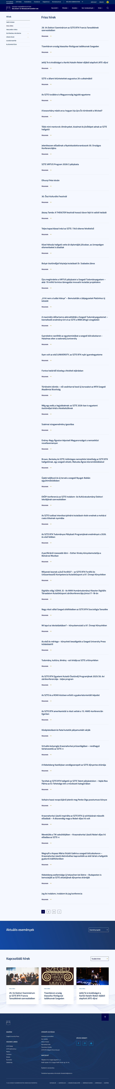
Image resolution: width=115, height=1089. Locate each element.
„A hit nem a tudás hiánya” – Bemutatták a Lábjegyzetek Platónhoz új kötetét (73, 299)
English (101, 2)
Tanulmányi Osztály (46, 1047)
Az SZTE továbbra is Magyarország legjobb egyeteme (66, 94)
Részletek (45, 36)
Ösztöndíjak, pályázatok (13, 33)
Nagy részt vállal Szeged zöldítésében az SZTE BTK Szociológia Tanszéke (75, 609)
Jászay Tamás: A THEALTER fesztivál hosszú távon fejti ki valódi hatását (74, 212)
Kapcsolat (93, 2)
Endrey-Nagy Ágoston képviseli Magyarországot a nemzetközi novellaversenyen (70, 441)
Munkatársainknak (56, 2)
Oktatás (64, 8)
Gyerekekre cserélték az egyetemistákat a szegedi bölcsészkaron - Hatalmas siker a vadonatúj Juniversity (72, 337)
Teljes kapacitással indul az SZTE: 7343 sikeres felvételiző (68, 228)
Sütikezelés (53, 1083)
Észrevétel (9, 1060)
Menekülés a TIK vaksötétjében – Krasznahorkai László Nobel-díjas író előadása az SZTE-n (74, 836)
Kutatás (74, 8)
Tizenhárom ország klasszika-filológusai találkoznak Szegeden (70, 46)
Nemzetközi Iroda (45, 1044)
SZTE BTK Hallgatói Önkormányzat (50, 1050)
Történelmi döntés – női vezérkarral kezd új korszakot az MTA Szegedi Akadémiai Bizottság (74, 388)
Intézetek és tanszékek (47, 1036)
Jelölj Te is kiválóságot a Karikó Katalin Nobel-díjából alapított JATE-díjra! (75, 62)
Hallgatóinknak (46, 2)
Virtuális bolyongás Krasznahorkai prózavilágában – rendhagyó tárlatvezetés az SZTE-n (71, 747)
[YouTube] (91, 1043)
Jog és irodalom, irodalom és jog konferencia (62, 893)
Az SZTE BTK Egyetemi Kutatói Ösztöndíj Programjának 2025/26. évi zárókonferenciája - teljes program (73, 677)
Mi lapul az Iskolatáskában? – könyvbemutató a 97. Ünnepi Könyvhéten (74, 625)
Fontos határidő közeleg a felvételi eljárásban (62, 370)
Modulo (8, 1057)
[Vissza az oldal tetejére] (105, 1017)
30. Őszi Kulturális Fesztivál (54, 196)
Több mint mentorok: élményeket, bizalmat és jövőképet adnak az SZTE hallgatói (74, 128)
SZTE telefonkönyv (11, 1049)
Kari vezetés (44, 1039)
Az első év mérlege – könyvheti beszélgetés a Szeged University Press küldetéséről (74, 643)
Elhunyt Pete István (50, 180)
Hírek (99, 8)
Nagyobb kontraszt (108, 2)
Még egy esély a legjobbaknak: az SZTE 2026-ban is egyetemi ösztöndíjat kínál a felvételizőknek (70, 407)
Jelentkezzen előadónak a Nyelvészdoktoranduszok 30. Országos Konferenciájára (71, 147)
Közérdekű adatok (88, 1083)
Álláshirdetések (11, 44)
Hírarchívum (10, 37)
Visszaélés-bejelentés (74, 1083)
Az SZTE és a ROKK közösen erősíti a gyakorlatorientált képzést (71, 695)
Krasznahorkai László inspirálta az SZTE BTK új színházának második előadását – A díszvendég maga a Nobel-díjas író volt (73, 817)
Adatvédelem (62, 1083)
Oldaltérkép (9, 1062)
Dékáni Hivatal (45, 1042)
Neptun (8, 1051)
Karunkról (54, 8)
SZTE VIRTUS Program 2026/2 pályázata (60, 164)
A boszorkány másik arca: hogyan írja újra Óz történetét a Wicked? (72, 110)
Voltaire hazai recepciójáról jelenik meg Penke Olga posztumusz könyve (74, 799)
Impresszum (98, 1083)
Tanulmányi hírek (11, 29)
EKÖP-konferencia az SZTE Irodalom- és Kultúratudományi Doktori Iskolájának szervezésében (72, 498)
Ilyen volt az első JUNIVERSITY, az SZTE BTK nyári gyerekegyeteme (72, 354)
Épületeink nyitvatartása (47, 1068)
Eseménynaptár (11, 41)
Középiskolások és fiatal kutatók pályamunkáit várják (66, 730)
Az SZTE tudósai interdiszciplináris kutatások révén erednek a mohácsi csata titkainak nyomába (74, 516)
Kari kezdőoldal (9, 2)
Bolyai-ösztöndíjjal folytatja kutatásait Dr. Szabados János (68, 263)
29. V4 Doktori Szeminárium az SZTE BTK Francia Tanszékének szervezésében (70, 29)
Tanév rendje (10, 22)
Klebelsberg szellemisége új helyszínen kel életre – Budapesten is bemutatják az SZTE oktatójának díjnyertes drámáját (71, 876)
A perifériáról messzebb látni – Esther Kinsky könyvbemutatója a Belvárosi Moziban (71, 554)
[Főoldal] (8, 8)
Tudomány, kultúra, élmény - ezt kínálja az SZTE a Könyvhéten (70, 660)
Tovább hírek (96, 959)
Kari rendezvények (87, 8)
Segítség (106, 1083)
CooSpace (8, 1054)
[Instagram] (85, 1043)
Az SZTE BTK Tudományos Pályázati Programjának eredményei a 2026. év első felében (74, 535)
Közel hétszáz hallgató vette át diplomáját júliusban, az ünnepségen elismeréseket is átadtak (73, 246)
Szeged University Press (12, 1036)
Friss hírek (9, 26)
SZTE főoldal (18, 2)
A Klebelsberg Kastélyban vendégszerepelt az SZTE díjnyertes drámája (74, 764)
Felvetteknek (37, 2)
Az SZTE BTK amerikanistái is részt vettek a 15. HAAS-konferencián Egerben (72, 712)
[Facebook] (78, 1043)
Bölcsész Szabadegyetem (73, 2)
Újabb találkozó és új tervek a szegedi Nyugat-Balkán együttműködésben (66, 479)
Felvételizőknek (27, 2)
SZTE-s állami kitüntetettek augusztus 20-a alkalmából (67, 78)
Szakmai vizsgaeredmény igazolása (58, 424)
